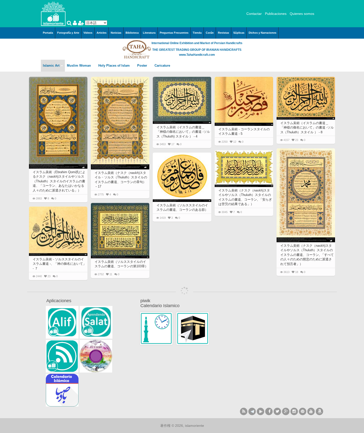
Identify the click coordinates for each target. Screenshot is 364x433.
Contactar (254, 14)
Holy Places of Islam (114, 65)
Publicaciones (275, 14)
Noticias (116, 32)
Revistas (223, 32)
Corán (210, 32)
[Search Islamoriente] (70, 24)
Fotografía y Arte (68, 32)
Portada (48, 32)
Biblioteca (132, 32)
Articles (101, 32)
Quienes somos (302, 14)
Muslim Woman (79, 65)
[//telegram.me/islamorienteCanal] (252, 411)
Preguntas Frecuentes (174, 32)
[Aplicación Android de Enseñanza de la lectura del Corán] (62, 322)
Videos (87, 32)
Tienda (197, 32)
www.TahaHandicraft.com (197, 54)
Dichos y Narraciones (262, 32)
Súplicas (238, 32)
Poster (142, 65)
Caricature (162, 65)
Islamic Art (51, 65)
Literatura (149, 32)
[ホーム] (53, 13)
